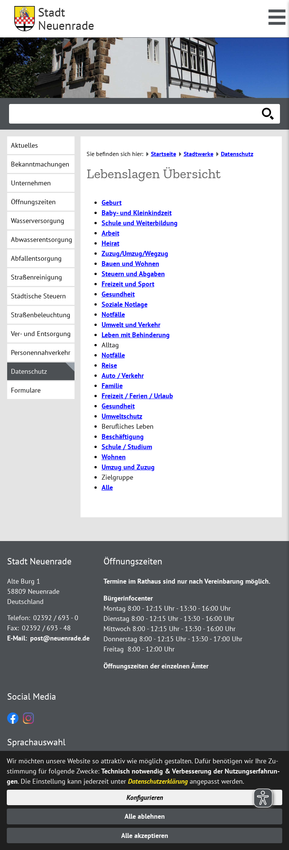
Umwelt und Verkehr (131, 324)
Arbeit (110, 233)
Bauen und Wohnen (130, 263)
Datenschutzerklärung (158, 781)
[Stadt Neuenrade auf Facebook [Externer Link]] (12, 721)
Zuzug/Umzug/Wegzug (135, 253)
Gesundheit (118, 294)
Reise (109, 365)
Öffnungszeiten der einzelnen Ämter (155, 666)
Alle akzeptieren (144, 835)
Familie (112, 385)
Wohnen (114, 457)
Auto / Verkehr (123, 375)
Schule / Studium (127, 446)
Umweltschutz (122, 416)
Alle (107, 487)
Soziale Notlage (125, 304)
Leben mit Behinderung (136, 334)
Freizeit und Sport (128, 284)
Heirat (110, 243)
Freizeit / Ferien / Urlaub (137, 395)
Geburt (112, 202)
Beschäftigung (123, 436)
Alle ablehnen (145, 816)
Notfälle (113, 314)
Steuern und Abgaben (133, 273)
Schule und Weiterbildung (140, 223)
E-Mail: (17, 638)
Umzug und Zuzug (128, 467)
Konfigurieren (144, 797)
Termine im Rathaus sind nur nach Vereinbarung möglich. (186, 581)
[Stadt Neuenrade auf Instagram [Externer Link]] (28, 721)
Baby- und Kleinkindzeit (137, 212)
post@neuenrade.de (60, 638)
